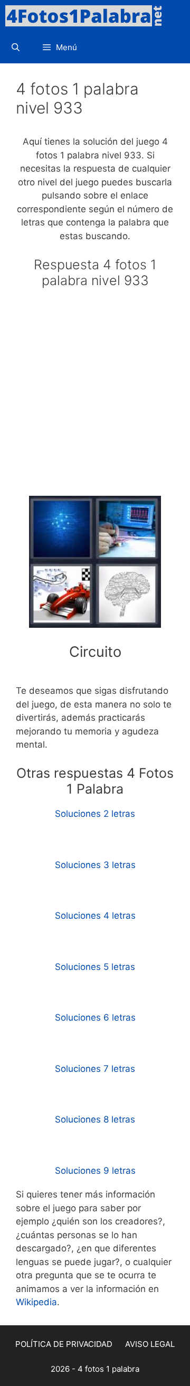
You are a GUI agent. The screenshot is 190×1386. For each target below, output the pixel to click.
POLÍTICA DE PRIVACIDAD (63, 1344)
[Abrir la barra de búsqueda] (15, 47)
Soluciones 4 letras (95, 915)
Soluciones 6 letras (95, 1017)
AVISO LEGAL (150, 1344)
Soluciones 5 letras (95, 966)
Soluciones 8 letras (95, 1119)
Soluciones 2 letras (95, 813)
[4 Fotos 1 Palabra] (87, 16)
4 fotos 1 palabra (108, 1369)
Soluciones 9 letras (95, 1170)
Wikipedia (36, 1302)
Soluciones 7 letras (95, 1068)
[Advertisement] (95, 396)
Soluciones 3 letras (95, 865)
